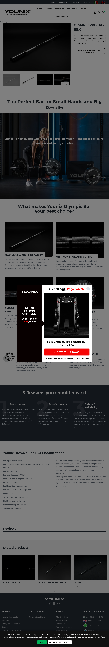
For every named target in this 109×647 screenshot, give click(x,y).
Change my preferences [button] (59, 642)
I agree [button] (42, 642)
